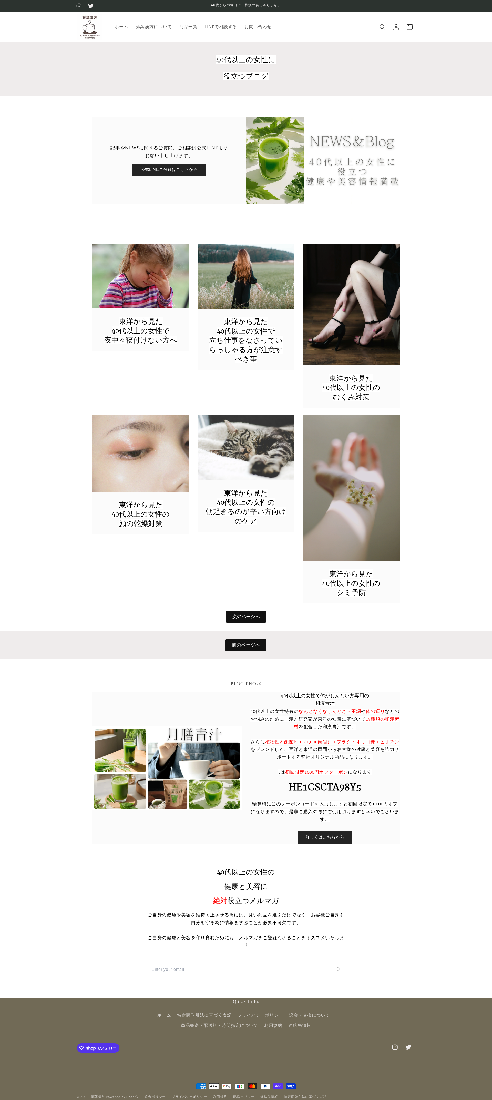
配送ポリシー (243, 1097)
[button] (382, 27)
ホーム (164, 1015)
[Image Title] (140, 276)
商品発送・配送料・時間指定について (219, 1025)
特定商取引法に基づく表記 (204, 1015)
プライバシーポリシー (260, 1015)
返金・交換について (309, 1015)
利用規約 (273, 1025)
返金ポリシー (155, 1097)
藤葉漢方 (98, 1097)
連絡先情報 (300, 1025)
